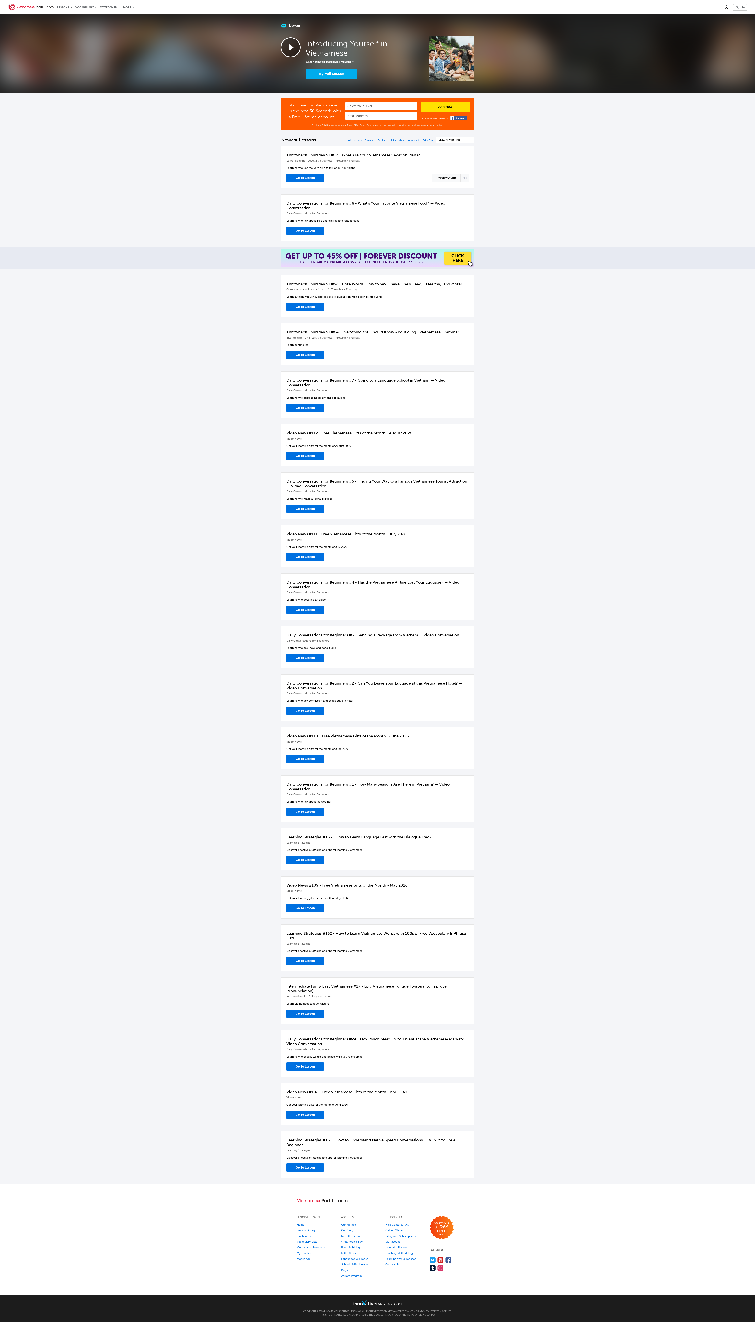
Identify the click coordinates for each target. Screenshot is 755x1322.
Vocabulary (85, 7)
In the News (348, 1253)
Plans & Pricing (350, 1247)
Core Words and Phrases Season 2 (308, 289)
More (127, 7)
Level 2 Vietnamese (320, 160)
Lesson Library (306, 1230)
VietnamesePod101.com (401, 1311)
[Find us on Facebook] (448, 1260)
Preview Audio (447, 177)
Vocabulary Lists (307, 1241)
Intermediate (398, 140)
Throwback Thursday (347, 160)
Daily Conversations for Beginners (307, 213)
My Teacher (108, 7)
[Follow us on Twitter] (433, 1260)
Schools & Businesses (354, 1264)
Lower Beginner (296, 160)
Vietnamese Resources (311, 1247)
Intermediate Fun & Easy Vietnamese (309, 337)
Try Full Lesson (331, 74)
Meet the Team (350, 1236)
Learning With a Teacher (400, 1258)
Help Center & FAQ (397, 1224)
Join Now (445, 107)
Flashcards (304, 1236)
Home (300, 1224)
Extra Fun (428, 140)
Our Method (348, 1224)
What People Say (352, 1241)
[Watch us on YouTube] (440, 1260)
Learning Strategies (298, 842)
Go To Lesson (305, 177)
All (349, 140)
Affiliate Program (351, 1275)
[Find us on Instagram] (440, 1268)
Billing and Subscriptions (400, 1236)
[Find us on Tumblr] (433, 1268)
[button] (726, 7)
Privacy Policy (366, 125)
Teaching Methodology (399, 1253)
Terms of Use (353, 125)
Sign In (740, 7)
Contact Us (392, 1264)
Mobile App (304, 1258)
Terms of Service (417, 1315)
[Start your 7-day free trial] (442, 1228)
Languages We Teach (354, 1258)
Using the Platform (396, 1247)
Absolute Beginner (364, 140)
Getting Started (394, 1230)
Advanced (413, 140)
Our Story (347, 1230)
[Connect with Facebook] (458, 118)
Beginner (383, 140)
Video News (294, 438)
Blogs (344, 1270)
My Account (392, 1241)
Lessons (63, 7)
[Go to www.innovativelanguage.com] (377, 1302)
